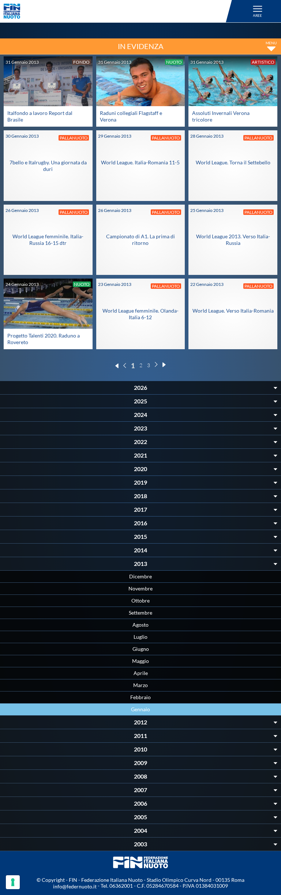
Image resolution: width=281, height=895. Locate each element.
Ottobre (140, 600)
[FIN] (119, 11)
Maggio (140, 661)
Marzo (140, 685)
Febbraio (140, 697)
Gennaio (140, 709)
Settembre (140, 612)
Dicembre (140, 576)
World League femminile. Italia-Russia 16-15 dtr (47, 239)
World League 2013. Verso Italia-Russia (233, 239)
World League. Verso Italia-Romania (233, 310)
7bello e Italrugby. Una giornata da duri (48, 165)
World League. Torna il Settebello (233, 162)
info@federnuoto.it (75, 886)
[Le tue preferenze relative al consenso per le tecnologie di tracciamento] (13, 882)
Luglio (140, 637)
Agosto (140, 625)
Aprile (141, 673)
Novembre (140, 588)
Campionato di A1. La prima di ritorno (140, 239)
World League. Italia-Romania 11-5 (140, 162)
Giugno (140, 649)
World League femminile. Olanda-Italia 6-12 (140, 313)
